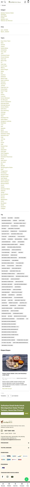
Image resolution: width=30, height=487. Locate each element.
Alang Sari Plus (5, 231)
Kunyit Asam (4, 66)
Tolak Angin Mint (20, 318)
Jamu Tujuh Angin (22, 305)
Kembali (4, 5)
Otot (2, 140)
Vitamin (3, 46)
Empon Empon (4, 69)
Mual (2, 169)
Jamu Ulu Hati (19, 265)
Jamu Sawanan (15, 260)
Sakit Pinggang (5, 153)
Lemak (2, 148)
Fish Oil (3, 265)
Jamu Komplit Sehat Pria (20, 300)
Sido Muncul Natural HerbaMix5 (9, 321)
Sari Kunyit (14, 252)
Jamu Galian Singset (15, 278)
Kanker (2, 94)
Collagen (3, 208)
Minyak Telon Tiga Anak (17, 292)
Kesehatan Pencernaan (6, 156)
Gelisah (2, 187)
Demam (3, 196)
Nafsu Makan (4, 119)
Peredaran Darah (5, 55)
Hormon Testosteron (6, 101)
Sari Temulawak (22, 257)
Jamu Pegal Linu (23, 302)
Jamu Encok (19, 294)
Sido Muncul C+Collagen (7, 345)
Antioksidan (4, 50)
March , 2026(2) (5, 31)
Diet (2, 73)
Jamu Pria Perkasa (6, 249)
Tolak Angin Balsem (18, 297)
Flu (1, 62)
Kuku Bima (17, 217)
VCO (27, 318)
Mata (2, 42)
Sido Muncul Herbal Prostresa (14, 247)
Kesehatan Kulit (5, 135)
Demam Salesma (5, 180)
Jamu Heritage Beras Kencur (20, 284)
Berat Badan (4, 155)
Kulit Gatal (3, 151)
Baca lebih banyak (7, 388)
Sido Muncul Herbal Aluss (16, 233)
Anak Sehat (22, 225)
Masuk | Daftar (25, 2)
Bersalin (3, 165)
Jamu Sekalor (13, 305)
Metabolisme (4, 199)
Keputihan (3, 83)
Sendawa (3, 206)
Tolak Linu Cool (21, 236)
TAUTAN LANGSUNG (6, 447)
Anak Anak (3, 64)
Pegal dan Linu (4, 87)
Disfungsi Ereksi (5, 103)
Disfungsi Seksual (5, 105)
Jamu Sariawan (21, 241)
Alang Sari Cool (12, 236)
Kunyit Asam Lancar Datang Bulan (20, 342)
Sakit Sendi (4, 160)
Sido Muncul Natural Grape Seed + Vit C (10, 326)
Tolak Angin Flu (14, 225)
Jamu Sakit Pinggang (6, 289)
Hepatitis (3, 128)
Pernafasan (4, 172)
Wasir (2, 115)
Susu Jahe (3, 51)
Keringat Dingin (4, 176)
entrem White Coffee (6, 313)
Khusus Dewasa (5, 57)
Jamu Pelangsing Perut (7, 223)
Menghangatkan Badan (7, 167)
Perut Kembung (5, 110)
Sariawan (3, 82)
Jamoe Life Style (20, 273)
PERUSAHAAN (4, 442)
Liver (2, 124)
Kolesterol (3, 76)
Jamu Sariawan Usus (6, 241)
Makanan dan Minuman (7, 20)
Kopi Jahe (4, 300)
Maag (2, 71)
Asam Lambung (5, 80)
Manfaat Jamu (4, 19)
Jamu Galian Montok (16, 249)
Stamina (3, 44)
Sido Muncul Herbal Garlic (20, 223)
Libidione (15, 220)
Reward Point (4, 146)
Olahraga (3, 112)
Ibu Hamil (3, 162)
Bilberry (3, 67)
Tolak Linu (4, 236)
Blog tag (4, 217)
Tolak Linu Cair (10, 265)
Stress (2, 185)
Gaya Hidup (4, 16)
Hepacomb (4, 294)
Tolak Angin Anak (5, 252)
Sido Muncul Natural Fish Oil (8, 337)
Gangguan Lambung (6, 121)
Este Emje (4, 228)
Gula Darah (3, 149)
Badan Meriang (4, 181)
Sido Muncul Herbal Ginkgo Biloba (9, 257)
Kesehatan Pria (4, 117)
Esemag (25, 239)
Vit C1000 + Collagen (6, 342)
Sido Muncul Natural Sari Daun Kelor (10, 329)
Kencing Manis (4, 194)
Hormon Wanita (4, 107)
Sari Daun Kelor (5, 255)
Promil (2, 142)
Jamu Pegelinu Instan (18, 308)
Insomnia (3, 96)
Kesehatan (3, 14)
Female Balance (5, 278)
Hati (2, 126)
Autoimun (3, 74)
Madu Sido (21, 252)
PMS (2, 144)
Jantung (3, 139)
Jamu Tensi (10, 300)
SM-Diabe (10, 316)
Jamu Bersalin (11, 294)
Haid (2, 92)
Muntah (3, 197)
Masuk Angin (4, 78)
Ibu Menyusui (4, 99)
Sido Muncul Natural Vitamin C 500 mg (10, 334)
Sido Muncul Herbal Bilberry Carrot (10, 244)
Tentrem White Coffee (18, 313)
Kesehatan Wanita (5, 188)
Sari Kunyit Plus (5, 225)
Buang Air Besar (5, 183)
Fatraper (4, 239)
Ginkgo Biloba (14, 255)
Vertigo (2, 192)
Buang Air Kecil (4, 174)
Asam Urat (3, 58)
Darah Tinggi (4, 91)
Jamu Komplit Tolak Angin (13, 228)
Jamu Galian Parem (17, 289)
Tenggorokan (4, 171)
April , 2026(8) (4, 30)
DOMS (2, 204)
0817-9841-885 (9, 430)
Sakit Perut (3, 108)
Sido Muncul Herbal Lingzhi (22, 276)
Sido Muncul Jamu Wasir (7, 284)
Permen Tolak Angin (13, 302)
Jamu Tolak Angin (14, 310)
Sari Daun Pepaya (18, 239)
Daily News (10, 217)
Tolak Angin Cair (22, 231)
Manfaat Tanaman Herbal (7, 13)
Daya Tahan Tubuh (5, 41)
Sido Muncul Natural (6, 220)
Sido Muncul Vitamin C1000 (7, 281)
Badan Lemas (4, 131)
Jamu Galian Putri (19, 281)
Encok (2, 158)
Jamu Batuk (4, 302)
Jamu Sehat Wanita (6, 268)
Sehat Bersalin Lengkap (7, 297)
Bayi (2, 164)
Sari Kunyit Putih (5, 233)
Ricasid (14, 241)
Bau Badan (3, 203)
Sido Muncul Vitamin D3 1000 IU (8, 273)
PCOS (2, 201)
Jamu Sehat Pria (5, 310)
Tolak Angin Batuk (6, 260)
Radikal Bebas (4, 48)
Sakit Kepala (4, 178)
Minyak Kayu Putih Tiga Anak (20, 316)
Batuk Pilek (3, 60)
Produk (2, 17)
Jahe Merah (10, 239)
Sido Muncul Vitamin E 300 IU (8, 276)
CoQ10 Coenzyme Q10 (16, 268)
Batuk (2, 130)
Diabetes (3, 190)
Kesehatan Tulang (5, 133)
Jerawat (3, 85)
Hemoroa (22, 244)
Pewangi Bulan (14, 231)
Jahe (2, 53)
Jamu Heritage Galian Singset (8, 318)
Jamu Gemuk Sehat (6, 292)
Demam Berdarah (5, 98)
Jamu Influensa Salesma (7, 308)
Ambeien (3, 114)
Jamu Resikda (17, 286)
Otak (2, 137)
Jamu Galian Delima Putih (7, 286)
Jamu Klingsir (5, 305)
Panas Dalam (4, 89)
